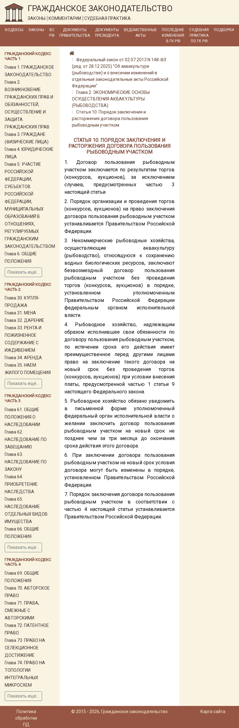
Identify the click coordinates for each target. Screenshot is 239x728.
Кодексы (14, 30)
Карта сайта (212, 711)
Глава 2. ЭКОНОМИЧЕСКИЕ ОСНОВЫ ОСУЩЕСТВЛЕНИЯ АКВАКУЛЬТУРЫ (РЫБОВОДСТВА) (111, 99)
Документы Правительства (74, 33)
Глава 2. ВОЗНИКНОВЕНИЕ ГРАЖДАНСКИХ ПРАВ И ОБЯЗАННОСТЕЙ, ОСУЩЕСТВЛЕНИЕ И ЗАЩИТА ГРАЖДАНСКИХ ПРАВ (29, 104)
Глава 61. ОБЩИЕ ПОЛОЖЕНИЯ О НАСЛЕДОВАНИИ (22, 417)
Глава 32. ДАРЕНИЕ (24, 320)
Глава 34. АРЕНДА (23, 357)
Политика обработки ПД (26, 718)
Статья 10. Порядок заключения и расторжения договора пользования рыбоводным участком (110, 118)
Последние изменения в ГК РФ (173, 35)
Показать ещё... (23, 272)
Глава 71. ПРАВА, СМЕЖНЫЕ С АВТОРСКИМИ (22, 610)
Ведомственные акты (140, 33)
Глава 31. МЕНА (20, 312)
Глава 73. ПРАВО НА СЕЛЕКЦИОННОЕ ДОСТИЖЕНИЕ (25, 648)
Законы (36, 30)
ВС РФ (51, 33)
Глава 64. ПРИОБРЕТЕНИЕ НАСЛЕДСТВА (21, 484)
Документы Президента (107, 33)
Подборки (224, 30)
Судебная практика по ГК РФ (199, 35)
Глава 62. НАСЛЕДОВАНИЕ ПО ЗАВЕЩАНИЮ (26, 439)
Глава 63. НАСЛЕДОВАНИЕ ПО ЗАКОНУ (26, 462)
